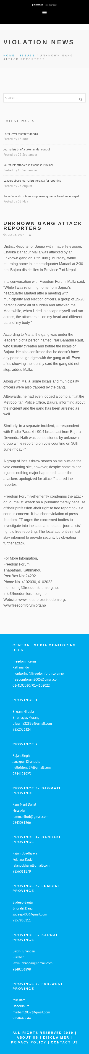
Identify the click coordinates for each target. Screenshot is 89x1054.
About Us (27, 1037)
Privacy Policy (29, 1042)
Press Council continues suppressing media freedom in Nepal (41, 196)
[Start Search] (80, 99)
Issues (27, 55)
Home (9, 55)
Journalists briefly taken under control (27, 149)
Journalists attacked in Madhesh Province (28, 165)
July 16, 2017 (15, 234)
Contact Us (64, 1042)
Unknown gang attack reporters (42, 226)
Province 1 (25, 700)
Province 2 (25, 744)
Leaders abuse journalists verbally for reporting (32, 181)
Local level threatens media (20, 134)
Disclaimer (57, 1037)
